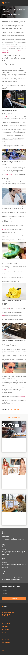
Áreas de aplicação (6, 642)
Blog (3, 650)
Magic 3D (8, 116)
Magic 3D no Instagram (9, 174)
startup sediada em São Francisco (9, 348)
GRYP (10, 308)
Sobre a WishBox (5, 639)
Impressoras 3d (6, 623)
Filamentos (5, 626)
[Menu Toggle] (25, 3)
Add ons (4, 632)
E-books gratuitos (6, 645)
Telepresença (5, 629)
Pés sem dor (5, 67)
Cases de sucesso (6, 647)
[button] (12, 409)
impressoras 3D (10, 46)
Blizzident (4, 229)
